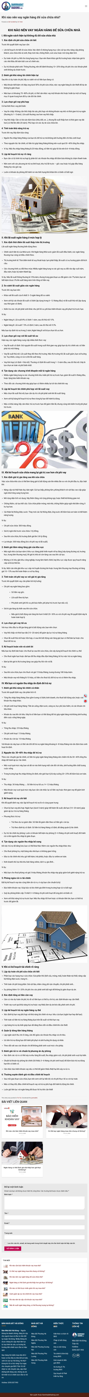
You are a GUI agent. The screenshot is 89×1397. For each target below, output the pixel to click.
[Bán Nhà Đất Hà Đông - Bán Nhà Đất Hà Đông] (21, 6)
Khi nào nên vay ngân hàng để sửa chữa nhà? (26, 1277)
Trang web (8, 1233)
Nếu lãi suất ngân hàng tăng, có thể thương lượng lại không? (31, 1305)
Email (7, 1223)
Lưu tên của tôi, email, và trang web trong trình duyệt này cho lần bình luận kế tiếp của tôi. (41, 1243)
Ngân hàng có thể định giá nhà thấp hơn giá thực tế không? (31, 1283)
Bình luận (8, 1194)
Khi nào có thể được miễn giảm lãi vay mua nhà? (27, 1288)
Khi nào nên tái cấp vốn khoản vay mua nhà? (25, 1300)
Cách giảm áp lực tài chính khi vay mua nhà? (25, 1294)
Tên (6, 1213)
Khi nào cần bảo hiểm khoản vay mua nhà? (25, 1266)
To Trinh (20, 22)
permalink (34, 1098)
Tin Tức (19, 1098)
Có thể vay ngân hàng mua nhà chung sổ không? (27, 1271)
